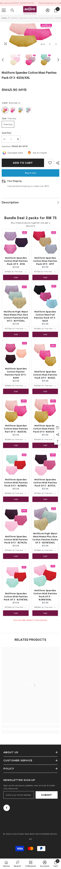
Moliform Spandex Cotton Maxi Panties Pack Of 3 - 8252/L (45, 374)
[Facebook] (6, 808)
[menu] (4, 10)
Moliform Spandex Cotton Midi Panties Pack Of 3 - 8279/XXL (16, 596)
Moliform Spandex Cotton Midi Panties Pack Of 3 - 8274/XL (16, 539)
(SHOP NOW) (27, 3)
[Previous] (50, 44)
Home (4, 18)
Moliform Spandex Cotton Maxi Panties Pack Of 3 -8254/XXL (45, 428)
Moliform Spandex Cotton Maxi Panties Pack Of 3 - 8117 (45, 261)
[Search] (12, 10)
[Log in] (47, 10)
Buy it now (30, 173)
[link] (30, 726)
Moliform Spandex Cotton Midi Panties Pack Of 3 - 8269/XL (16, 482)
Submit (46, 794)
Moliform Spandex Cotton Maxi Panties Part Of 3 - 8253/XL (16, 428)
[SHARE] (56, 163)
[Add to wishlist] (50, 163)
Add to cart (23, 162)
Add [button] (16, 277)
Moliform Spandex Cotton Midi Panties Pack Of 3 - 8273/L (45, 482)
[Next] (56, 44)
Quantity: (7, 133)
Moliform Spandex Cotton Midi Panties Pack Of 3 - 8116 (16, 261)
